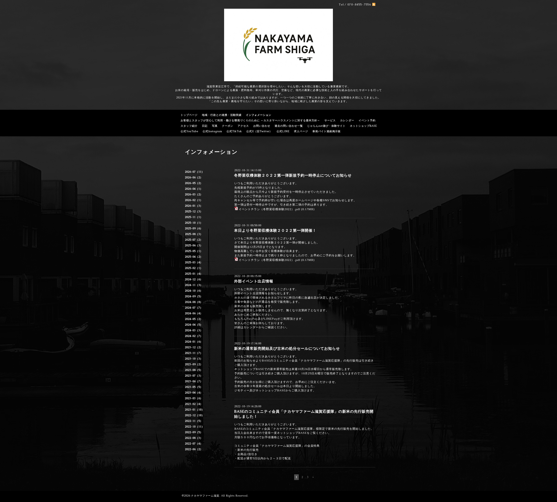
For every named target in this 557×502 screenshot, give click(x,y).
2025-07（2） (194, 240)
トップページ (189, 115)
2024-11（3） (194, 285)
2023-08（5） (194, 370)
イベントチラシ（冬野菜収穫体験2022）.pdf (269, 209)
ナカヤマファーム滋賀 (205, 495)
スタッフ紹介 (189, 126)
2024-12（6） (194, 279)
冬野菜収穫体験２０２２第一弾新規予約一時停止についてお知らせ (293, 175)
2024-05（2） (194, 319)
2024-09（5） (194, 296)
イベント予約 (367, 120)
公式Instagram (212, 131)
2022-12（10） (194, 415)
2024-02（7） (194, 336)
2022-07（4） (194, 443)
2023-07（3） (194, 375)
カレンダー (347, 120)
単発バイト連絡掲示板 (326, 131)
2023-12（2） (194, 347)
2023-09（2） (194, 364)
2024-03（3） (194, 330)
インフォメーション (258, 115)
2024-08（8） (194, 302)
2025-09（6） (194, 228)
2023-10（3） (194, 358)
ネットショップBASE (363, 126)
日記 (205, 126)
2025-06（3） (194, 245)
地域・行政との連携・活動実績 (222, 115)
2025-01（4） (194, 274)
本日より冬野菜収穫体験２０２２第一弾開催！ (275, 230)
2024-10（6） (194, 290)
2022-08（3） (194, 438)
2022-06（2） (194, 449)
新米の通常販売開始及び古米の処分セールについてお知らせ (287, 348)
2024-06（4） (194, 313)
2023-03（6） (194, 398)
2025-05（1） (194, 251)
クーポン (227, 126)
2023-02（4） (194, 404)
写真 (215, 126)
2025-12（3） (194, 211)
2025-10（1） (194, 223)
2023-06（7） (194, 381)
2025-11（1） (194, 217)
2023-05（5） (194, 387)
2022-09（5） (194, 432)
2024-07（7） (194, 307)
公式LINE (283, 131)
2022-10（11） (194, 426)
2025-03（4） (194, 262)
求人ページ (301, 131)
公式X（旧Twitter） (259, 131)
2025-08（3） (194, 234)
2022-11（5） (194, 421)
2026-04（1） (194, 189)
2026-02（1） (194, 200)
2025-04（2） (194, 257)
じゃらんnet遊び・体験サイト (326, 126)
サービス (330, 120)
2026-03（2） (194, 194)
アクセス (243, 126)
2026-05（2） (194, 183)
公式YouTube (189, 131)
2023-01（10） (194, 409)
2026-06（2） (194, 177)
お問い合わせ (261, 126)
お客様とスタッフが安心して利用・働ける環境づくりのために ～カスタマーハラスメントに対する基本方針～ (250, 120)
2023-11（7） (194, 353)
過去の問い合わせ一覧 (289, 126)
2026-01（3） (194, 206)
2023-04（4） (194, 392)
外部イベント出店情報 (253, 281)
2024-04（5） (194, 324)
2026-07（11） (194, 172)
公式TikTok (234, 131)
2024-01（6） (194, 341)
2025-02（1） (194, 268)
